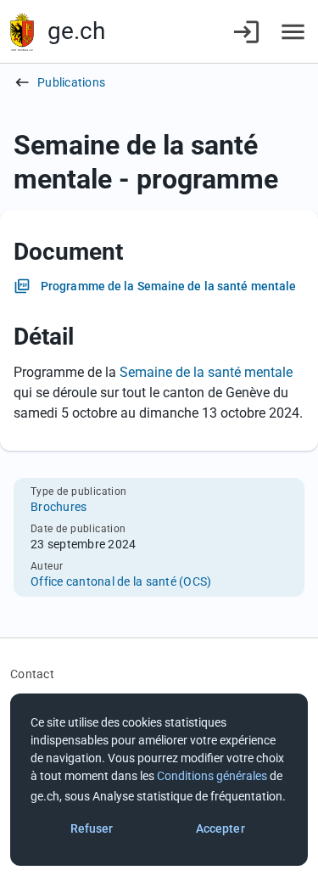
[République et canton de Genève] (22, 32)
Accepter (220, 828)
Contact (32, 674)
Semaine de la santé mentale (206, 372)
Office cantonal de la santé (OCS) (121, 581)
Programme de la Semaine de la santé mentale (168, 286)
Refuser (92, 828)
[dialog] (159, 780)
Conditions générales (212, 776)
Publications (71, 82)
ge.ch (76, 31)
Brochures (58, 507)
